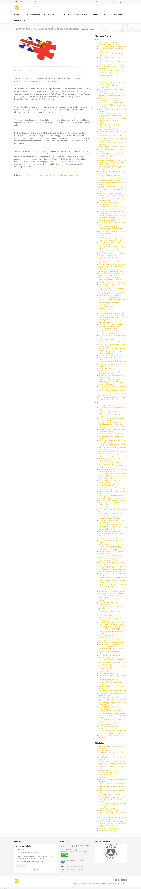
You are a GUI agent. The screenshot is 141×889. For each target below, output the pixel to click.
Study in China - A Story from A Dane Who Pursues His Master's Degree (112, 560)
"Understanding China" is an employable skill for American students (112, 700)
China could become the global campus (111, 734)
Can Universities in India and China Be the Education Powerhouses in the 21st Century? (112, 120)
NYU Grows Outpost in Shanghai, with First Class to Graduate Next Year (112, 232)
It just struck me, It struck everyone (110, 756)
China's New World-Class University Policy (112, 46)
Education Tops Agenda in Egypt (109, 339)
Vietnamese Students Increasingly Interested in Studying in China (109, 296)
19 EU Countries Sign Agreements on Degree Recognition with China (110, 129)
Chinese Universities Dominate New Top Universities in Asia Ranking (112, 254)
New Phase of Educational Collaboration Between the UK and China (111, 456)
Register (29, 2)
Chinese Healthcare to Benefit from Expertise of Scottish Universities (110, 518)
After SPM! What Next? (106, 754)
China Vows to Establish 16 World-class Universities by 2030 (111, 71)
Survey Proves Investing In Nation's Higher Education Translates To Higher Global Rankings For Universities (112, 162)
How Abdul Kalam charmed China (109, 531)
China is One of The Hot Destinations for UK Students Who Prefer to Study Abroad (112, 570)
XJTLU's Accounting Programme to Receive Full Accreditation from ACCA (112, 274)
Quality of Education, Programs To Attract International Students (112, 373)
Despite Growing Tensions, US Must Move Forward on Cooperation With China (112, 545)
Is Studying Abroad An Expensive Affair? (111, 752)
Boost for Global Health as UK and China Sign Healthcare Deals (112, 441)
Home (18, 26)
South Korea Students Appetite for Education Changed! (110, 680)
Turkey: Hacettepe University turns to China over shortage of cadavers (113, 585)
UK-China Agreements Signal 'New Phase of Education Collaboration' (113, 470)
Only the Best (103, 52)
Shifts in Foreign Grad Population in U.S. (112, 643)
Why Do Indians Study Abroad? (108, 673)
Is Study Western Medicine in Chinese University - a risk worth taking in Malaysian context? (111, 772)
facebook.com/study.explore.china (74, 866)
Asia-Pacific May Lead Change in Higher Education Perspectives (111, 353)
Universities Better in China (107, 830)
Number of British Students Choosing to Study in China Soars (111, 147)
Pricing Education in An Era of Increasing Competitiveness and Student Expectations (112, 623)
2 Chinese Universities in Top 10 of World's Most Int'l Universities (112, 398)
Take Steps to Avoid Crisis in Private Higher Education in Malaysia (112, 824)
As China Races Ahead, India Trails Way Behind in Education (111, 488)
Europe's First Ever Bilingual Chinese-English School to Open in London (111, 125)
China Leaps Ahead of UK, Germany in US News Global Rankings (112, 463)
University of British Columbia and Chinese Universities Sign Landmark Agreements (112, 592)
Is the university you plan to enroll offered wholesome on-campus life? (112, 764)
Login (38, 2)
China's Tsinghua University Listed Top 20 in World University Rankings (112, 289)
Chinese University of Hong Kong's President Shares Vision (110, 220)
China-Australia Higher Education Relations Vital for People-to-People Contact (113, 627)
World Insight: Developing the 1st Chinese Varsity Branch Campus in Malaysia (112, 180)
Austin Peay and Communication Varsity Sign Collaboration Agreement (111, 525)
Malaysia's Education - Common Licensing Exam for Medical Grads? (112, 808)
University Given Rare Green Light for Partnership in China (111, 434)
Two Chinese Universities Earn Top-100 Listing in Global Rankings (111, 656)
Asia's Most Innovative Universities (110, 166)
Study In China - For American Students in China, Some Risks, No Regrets (112, 567)
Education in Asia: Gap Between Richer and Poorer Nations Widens (113, 581)
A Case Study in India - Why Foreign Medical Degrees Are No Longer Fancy (111, 423)
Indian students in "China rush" (109, 697)
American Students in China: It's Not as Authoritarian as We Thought (111, 549)
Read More (21, 866)
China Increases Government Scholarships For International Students (112, 616)
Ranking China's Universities (108, 406)
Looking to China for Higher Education (111, 277)
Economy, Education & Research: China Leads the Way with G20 (111, 183)
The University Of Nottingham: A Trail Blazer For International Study (111, 384)
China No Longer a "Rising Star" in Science (112, 206)
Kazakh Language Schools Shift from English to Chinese (110, 280)
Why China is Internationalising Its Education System (110, 481)
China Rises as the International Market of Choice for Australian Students (112, 209)
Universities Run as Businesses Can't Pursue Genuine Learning (109, 507)
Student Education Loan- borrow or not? (111, 761)
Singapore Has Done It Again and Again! (111, 821)
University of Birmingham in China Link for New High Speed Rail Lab (112, 478)
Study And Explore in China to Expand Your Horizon (76, 870)
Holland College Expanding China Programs (113, 500)
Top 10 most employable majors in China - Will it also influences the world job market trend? (112, 715)
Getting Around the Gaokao (107, 117)
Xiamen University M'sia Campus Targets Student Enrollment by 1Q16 (112, 538)
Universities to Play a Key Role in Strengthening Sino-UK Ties (109, 99)
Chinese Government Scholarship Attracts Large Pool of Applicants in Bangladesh (112, 314)
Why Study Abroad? (105, 750)
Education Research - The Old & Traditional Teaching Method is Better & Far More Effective (113, 631)
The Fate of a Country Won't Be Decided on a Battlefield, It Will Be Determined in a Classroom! (112, 799)
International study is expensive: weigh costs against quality (111, 694)
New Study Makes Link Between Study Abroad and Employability (111, 645)
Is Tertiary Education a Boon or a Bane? (111, 827)
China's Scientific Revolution (108, 226)
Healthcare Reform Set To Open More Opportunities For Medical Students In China (111, 611)
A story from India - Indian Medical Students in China (110, 671)
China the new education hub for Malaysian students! (109, 707)
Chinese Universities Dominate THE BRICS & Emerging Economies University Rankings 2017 (113, 95)
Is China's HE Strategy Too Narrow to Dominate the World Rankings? (110, 44)
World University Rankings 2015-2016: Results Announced (111, 467)
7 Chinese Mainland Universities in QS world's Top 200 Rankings (111, 485)
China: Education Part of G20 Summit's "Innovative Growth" (111, 158)
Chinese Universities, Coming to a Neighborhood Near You (109, 203)
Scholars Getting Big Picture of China (110, 355)
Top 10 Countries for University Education (112, 264)
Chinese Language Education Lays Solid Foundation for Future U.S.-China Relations (112, 292)
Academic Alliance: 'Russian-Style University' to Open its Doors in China (111, 271)
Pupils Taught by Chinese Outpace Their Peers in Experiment (111, 496)
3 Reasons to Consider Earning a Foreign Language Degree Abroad (112, 216)
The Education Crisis (105, 816)
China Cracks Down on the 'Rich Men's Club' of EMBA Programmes (111, 333)
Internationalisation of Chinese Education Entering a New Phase (112, 172)
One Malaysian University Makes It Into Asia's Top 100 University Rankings (111, 240)
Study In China (89, 883)
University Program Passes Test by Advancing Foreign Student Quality (110, 176)
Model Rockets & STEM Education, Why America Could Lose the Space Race (111, 114)
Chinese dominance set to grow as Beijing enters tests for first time (112, 720)
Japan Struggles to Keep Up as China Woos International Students (112, 663)
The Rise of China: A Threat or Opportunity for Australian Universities (112, 430)
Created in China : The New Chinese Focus (112, 283)
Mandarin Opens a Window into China (111, 499)
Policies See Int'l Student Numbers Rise (111, 65)
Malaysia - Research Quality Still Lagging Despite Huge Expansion (112, 103)
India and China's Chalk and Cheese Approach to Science (110, 229)
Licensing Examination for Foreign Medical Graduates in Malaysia (112, 342)
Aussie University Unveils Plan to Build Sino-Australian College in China (111, 325)
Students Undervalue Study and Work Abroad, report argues (111, 136)
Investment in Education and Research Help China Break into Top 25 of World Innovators (111, 195)
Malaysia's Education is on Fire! (109, 810)
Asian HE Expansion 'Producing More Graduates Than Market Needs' (110, 380)
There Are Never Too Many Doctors (110, 829)
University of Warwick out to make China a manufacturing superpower (50, 175)
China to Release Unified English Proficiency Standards (109, 75)
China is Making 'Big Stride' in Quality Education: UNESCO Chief (111, 154)
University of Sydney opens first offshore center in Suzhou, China (112, 83)
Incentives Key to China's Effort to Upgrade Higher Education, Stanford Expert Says (112, 187)
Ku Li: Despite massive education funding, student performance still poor (112, 804)
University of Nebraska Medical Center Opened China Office (111, 640)
